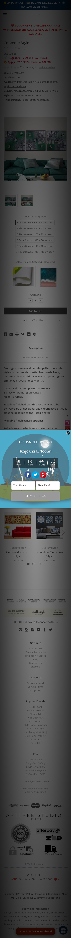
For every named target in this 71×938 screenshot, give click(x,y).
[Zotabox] (69, 505)
